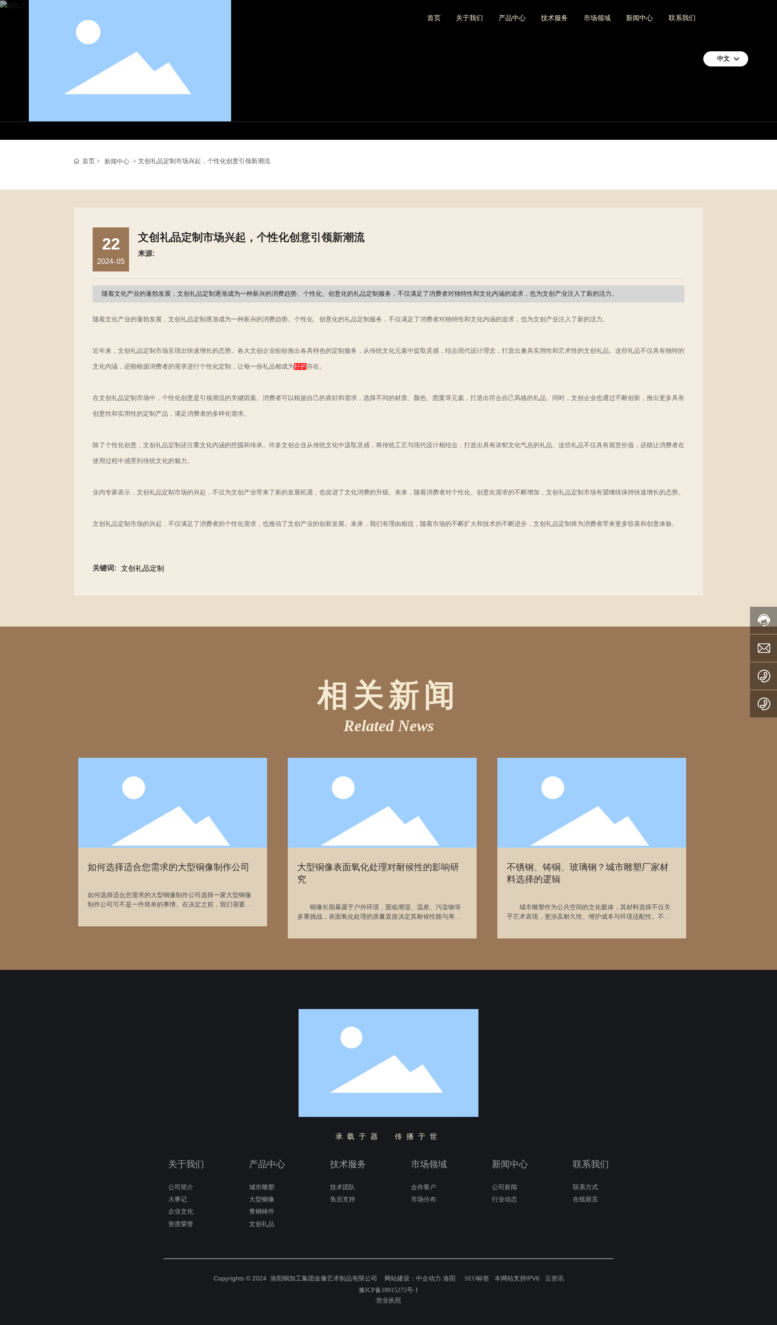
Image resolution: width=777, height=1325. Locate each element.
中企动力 (428, 1278)
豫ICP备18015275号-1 (388, 1290)
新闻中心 (117, 161)
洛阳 (449, 1278)
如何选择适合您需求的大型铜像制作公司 (169, 867)
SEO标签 (476, 1278)
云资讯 (554, 1278)
